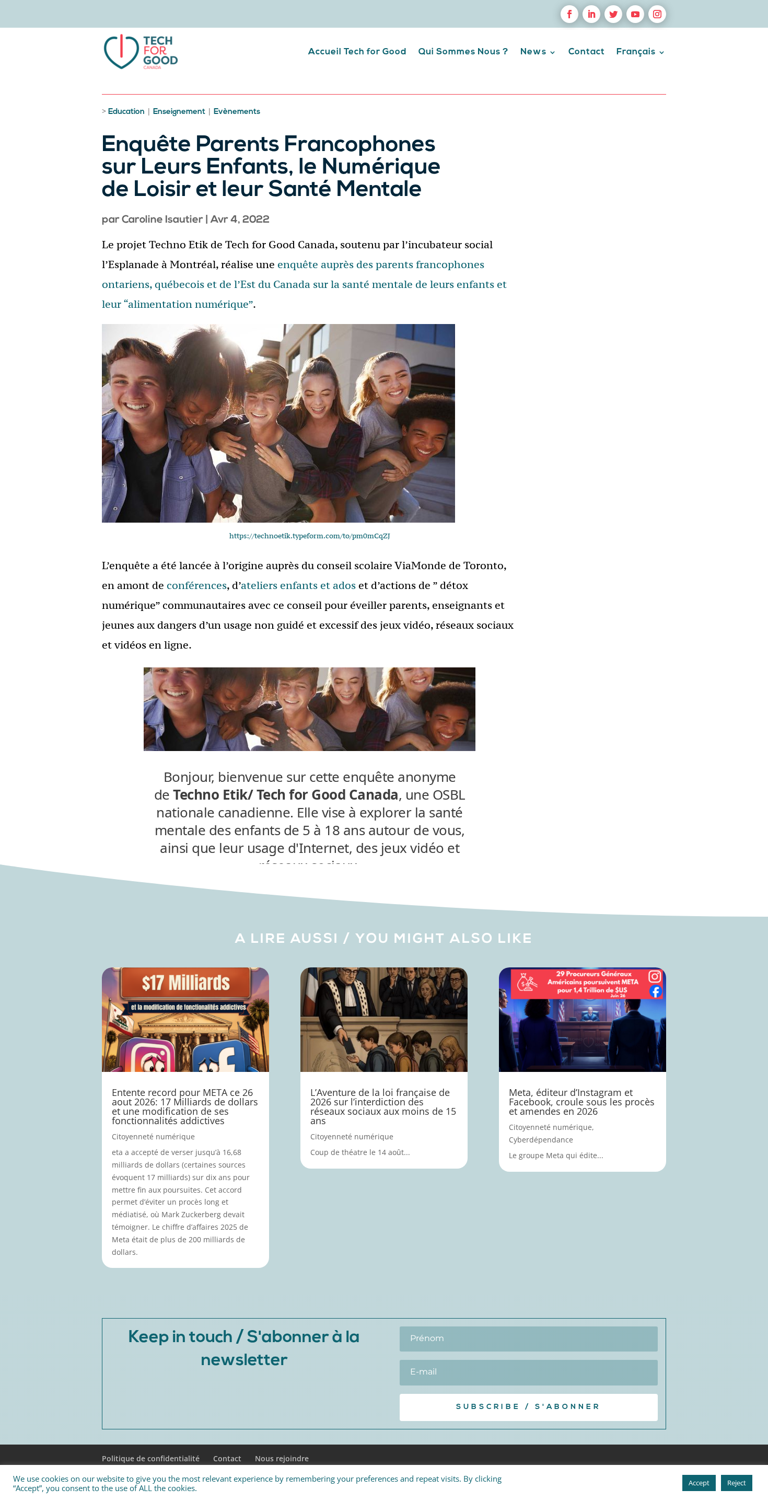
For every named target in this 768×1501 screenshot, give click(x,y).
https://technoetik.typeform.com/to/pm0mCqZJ (309, 535)
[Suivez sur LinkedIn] (591, 14)
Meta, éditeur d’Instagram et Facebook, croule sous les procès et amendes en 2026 (582, 1101)
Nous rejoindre (282, 1458)
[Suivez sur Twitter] (613, 14)
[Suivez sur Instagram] (657, 14)
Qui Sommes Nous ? (463, 52)
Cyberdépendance (541, 1140)
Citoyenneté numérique (153, 1136)
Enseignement (179, 112)
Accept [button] (699, 1482)
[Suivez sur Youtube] (635, 14)
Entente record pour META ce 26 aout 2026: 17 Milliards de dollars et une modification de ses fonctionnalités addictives (185, 1106)
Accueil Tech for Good (357, 52)
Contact (586, 52)
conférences (197, 585)
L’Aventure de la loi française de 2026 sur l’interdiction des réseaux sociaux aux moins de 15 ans (383, 1106)
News (533, 52)
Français (636, 52)
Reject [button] (736, 1482)
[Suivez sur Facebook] (569, 14)
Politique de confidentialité (151, 1458)
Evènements (237, 112)
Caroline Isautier (162, 220)
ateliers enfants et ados (298, 585)
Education (126, 112)
